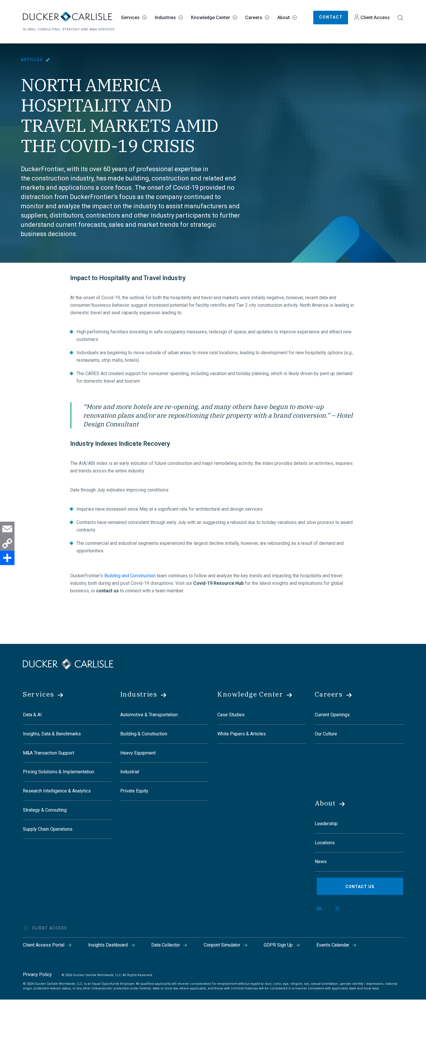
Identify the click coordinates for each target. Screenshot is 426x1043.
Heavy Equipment (138, 753)
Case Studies (231, 714)
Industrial (129, 772)
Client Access (375, 17)
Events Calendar (332, 945)
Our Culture (326, 734)
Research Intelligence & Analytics (57, 791)
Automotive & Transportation (149, 714)
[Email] (7, 529)
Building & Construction (143, 734)
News (321, 861)
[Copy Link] (7, 543)
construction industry (63, 178)
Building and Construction (130, 575)
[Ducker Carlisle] (68, 663)
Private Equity (134, 791)
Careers (253, 17)
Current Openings (332, 714)
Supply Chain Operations (47, 829)
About (283, 17)
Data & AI (32, 714)
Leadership (326, 823)
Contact (331, 17)
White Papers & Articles (241, 734)
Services (130, 17)
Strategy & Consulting (45, 810)
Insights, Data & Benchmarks (52, 734)
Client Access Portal (43, 945)
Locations (325, 842)
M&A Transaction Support (48, 753)
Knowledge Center (210, 17)
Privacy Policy (37, 974)
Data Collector (165, 945)
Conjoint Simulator (222, 945)
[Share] (7, 558)
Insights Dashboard (108, 945)
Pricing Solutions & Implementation (58, 772)
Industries (165, 17)
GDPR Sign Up (278, 945)
